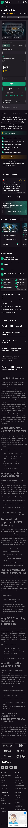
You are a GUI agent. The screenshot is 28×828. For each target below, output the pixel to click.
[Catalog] (2, 2)
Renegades (19, 800)
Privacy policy (19, 783)
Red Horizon (5, 795)
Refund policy (19, 785)
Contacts (4, 788)
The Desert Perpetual (19, 805)
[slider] (3, 56)
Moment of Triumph (18, 796)
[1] (12, 196)
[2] (15, 196)
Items (2, 798)
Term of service (6, 775)
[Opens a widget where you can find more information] (17, 819)
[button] (23, 2)
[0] (10, 196)
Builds (3, 800)
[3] (17, 196)
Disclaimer (18, 780)
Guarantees (19, 777)
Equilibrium (18, 802)
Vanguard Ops (20, 809)
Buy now (15, 84)
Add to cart (15, 89)
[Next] (19, 197)
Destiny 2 (18, 792)
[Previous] (8, 197)
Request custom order (14, 211)
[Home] (7, 2)
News (2, 777)
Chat (20, 101)
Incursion (3, 806)
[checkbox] (3, 61)
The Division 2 (5, 792)
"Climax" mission (6, 803)
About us (4, 785)
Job (2, 783)
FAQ (16, 775)
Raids (2, 808)
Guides (3, 780)
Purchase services (21, 788)
